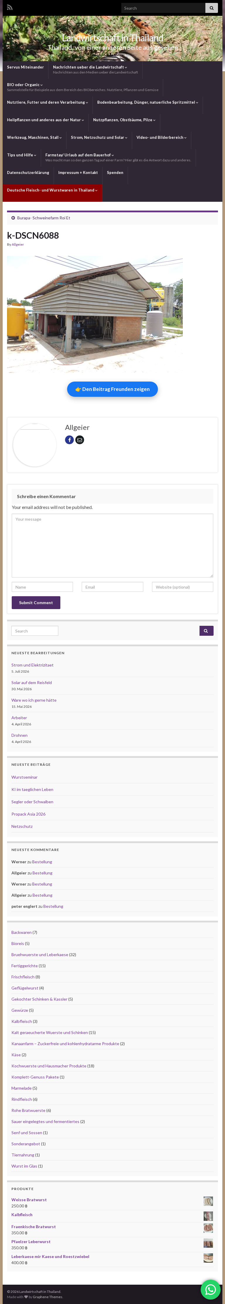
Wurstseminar (24, 777)
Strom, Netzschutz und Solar (98, 137)
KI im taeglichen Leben (32, 789)
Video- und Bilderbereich (160, 137)
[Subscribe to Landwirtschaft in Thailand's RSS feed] (10, 6)
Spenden (115, 172)
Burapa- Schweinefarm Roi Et (43, 217)
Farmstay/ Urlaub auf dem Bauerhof (118, 157)
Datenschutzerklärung (28, 172)
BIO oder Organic (82, 87)
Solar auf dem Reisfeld (31, 682)
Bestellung (42, 861)
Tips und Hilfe (20, 155)
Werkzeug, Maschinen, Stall (33, 137)
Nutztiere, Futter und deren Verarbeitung (46, 102)
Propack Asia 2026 (28, 813)
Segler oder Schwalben (32, 801)
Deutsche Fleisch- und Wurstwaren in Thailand (51, 190)
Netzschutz (22, 826)
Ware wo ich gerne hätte (34, 700)
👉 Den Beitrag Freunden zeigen (112, 389)
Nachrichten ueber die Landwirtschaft (95, 69)
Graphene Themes (47, 1297)
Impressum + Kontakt (78, 172)
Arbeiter (19, 717)
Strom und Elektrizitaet (32, 664)
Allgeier (18, 244)
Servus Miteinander (25, 67)
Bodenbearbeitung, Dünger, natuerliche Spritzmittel (146, 102)
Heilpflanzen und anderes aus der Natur (44, 119)
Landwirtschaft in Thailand (112, 37)
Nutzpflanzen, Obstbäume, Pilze (123, 119)
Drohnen (19, 735)
